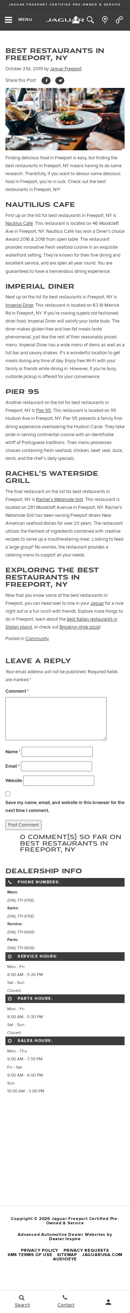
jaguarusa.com (102, 1254)
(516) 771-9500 (20, 947)
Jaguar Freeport (66, 69)
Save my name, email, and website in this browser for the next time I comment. (65, 806)
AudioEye (65, 1259)
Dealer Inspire (65, 1239)
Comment (17, 691)
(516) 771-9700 (20, 900)
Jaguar (97, 603)
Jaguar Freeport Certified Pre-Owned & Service (65, 4)
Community (37, 639)
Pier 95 (43, 410)
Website (13, 781)
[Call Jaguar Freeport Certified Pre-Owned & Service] (119, 19)
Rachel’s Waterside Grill (59, 499)
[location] (104, 19)
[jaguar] (65, 20)
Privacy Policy (39, 1250)
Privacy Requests (86, 1250)
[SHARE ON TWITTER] (59, 80)
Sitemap (67, 1254)
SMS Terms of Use (30, 1254)
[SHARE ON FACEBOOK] (46, 80)
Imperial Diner (19, 305)
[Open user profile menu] (108, 1302)
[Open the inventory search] (90, 20)
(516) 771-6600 (20, 932)
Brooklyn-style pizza (80, 627)
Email (12, 766)
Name (13, 752)
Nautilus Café (19, 223)
